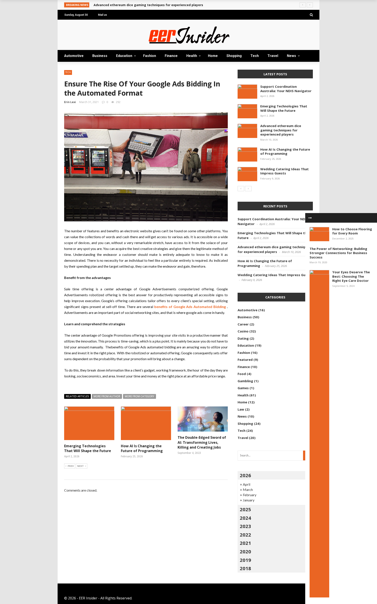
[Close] (310, 218)
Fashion (149, 56)
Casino (243, 331)
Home (69, 77)
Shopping (73, 85)
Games (243, 388)
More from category (139, 396)
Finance (171, 56)
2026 (245, 475)
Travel (70, 103)
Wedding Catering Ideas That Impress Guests (284, 171)
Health (71, 68)
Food (242, 374)
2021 (245, 543)
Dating (243, 338)
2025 (245, 509)
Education (74, 42)
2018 (245, 568)
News (69, 112)
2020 (245, 551)
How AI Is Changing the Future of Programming (142, 448)
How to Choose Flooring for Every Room (352, 231)
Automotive (76, 24)
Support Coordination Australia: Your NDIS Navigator (286, 88)
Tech (69, 94)
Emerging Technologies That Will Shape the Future (283, 108)
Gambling (245, 381)
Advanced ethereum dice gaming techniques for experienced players (280, 130)
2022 (245, 534)
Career (243, 324)
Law (241, 409)
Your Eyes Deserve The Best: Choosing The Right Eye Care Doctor (351, 276)
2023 (245, 526)
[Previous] (241, 188)
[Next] (248, 188)
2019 (245, 560)
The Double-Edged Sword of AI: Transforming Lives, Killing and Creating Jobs (202, 442)
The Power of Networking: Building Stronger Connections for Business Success (338, 252)
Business (72, 33)
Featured (245, 359)
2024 (245, 518)
